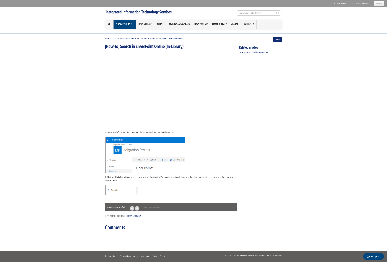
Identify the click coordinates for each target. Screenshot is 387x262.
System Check (159, 256)
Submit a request (133, 215)
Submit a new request (360, 3)
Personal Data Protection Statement (134, 256)
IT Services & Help (122, 38)
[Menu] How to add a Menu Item (254, 52)
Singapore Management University (253, 255)
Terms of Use (110, 256)
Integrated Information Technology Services (139, 12)
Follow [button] (277, 39)
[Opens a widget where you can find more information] (373, 256)
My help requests (340, 3)
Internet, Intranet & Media (144, 38)
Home (108, 38)
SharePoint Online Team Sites (170, 38)
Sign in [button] (379, 3)
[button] (132, 208)
